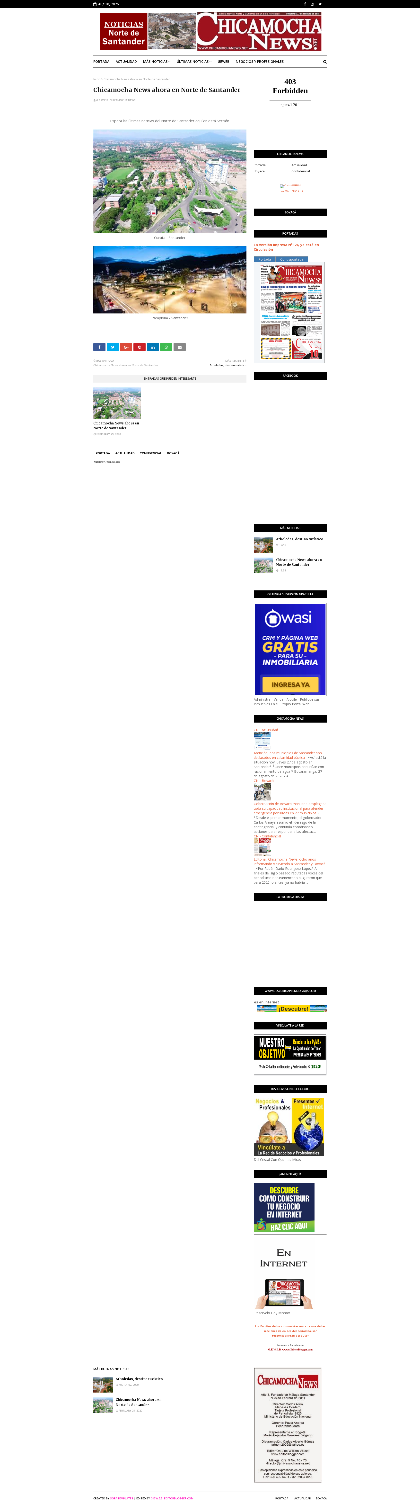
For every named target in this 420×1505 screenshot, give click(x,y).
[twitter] (320, 4)
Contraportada (291, 259)
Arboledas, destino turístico (299, 539)
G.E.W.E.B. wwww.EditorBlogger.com (290, 1349)
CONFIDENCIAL (151, 453)
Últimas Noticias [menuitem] (193, 61)
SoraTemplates (121, 1498)
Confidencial (300, 171)
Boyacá (321, 1498)
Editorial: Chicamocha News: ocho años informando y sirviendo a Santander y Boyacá (289, 861)
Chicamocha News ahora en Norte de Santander (116, 426)
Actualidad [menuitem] (126, 61)
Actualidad (299, 165)
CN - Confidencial (267, 836)
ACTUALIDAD (125, 453)
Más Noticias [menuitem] (155, 61)
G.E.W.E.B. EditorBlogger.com (172, 1498)
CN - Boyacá (264, 780)
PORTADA (103, 453)
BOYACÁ (173, 453)
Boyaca (259, 171)
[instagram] (312, 4)
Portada (260, 165)
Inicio (97, 79)
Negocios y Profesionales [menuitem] (260, 61)
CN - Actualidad (266, 729)
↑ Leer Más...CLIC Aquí (290, 191)
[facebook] (305, 4)
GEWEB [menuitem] (223, 61)
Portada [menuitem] (101, 61)
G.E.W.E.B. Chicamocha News (116, 100)
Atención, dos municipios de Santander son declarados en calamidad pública (288, 755)
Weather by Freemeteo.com (107, 461)
